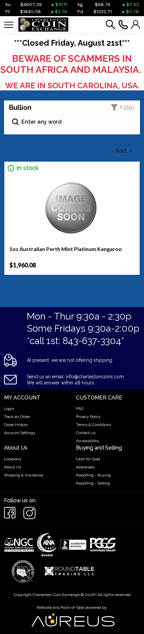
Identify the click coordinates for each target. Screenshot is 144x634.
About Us (12, 467)
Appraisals (85, 467)
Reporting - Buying (93, 475)
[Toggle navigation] (8, 24)
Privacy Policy (88, 416)
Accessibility (87, 440)
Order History (16, 424)
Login (9, 408)
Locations (12, 459)
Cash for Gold (88, 459)
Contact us (85, 432)
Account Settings (19, 432)
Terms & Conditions (93, 424)
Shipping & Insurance (23, 475)
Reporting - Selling (93, 483)
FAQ (79, 408)
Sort (122, 150)
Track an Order (17, 416)
